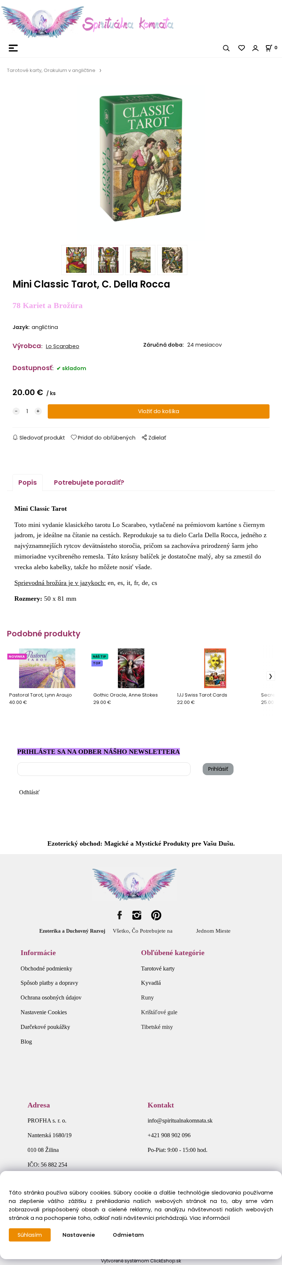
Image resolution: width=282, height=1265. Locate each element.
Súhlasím (30, 1235)
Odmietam (128, 1235)
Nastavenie (78, 1235)
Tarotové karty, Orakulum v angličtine (51, 70)
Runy (147, 997)
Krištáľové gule (159, 1012)
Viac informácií (209, 1218)
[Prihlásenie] (255, 48)
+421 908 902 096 (169, 1135)
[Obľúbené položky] (242, 48)
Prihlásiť (218, 769)
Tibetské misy (157, 1027)
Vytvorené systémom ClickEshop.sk (141, 1261)
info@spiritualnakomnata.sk (180, 1120)
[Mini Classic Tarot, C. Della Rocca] (141, 163)
